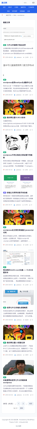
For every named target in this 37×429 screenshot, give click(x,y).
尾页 (30, 403)
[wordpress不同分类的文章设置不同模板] (18, 142)
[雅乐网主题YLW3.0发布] (18, 107)
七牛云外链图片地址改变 (16, 45)
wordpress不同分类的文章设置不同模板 (17, 156)
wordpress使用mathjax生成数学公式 (17, 82)
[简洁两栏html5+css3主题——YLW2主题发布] (18, 257)
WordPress (30, 419)
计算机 (16, 7)
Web (14, 15)
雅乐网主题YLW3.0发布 (16, 117)
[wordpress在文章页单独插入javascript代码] (18, 217)
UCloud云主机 (23, 422)
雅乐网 (4, 3)
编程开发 (23, 7)
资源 (8, 11)
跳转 (21, 408)
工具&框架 (31, 7)
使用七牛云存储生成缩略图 (17, 308)
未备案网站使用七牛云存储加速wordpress (15, 381)
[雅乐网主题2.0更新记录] (18, 332)
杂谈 (28, 11)
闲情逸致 (22, 11)
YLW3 (16, 422)
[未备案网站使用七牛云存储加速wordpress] (18, 367)
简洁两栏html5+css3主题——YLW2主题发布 (18, 271)
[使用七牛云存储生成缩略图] (18, 297)
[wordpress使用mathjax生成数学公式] (18, 69)
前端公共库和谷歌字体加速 (17, 193)
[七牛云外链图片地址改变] (18, 34)
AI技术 (10, 7)
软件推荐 (14, 11)
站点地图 (18, 426)
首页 (4, 7)
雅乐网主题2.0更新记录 (16, 343)
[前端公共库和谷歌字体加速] (18, 182)
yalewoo (19, 57)
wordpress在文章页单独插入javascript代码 (18, 231)
